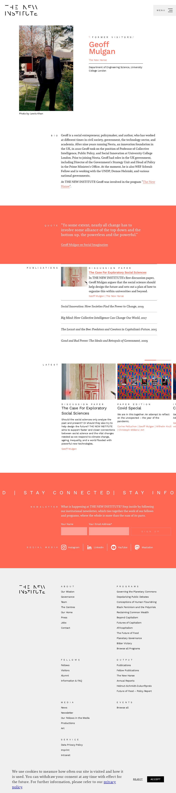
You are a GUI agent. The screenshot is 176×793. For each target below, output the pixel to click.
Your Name (67, 524)
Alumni (65, 675)
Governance (67, 596)
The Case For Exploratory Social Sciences (117, 272)
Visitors (65, 670)
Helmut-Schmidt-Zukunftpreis (134, 685)
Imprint (65, 750)
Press (64, 617)
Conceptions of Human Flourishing (136, 602)
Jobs (63, 622)
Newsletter (67, 712)
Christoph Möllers (129, 429)
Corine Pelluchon (127, 426)
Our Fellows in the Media (75, 718)
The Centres (68, 607)
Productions (68, 723)
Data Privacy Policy (72, 744)
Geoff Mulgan (97, 296)
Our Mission (67, 591)
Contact (65, 627)
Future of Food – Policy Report (134, 691)
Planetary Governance (129, 638)
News (64, 707)
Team (64, 602)
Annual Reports (125, 680)
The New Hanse (98, 60)
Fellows (65, 665)
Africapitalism (125, 627)
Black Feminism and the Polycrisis (136, 607)
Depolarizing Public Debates (132, 596)
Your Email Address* (100, 524)
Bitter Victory (124, 643)
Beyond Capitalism (127, 617)
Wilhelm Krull (163, 426)
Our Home (67, 612)
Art (142, 429)
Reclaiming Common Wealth (133, 612)
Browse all (122, 707)
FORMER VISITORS (113, 37)
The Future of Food (128, 633)
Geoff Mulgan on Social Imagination (84, 244)
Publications (124, 665)
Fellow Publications (128, 670)
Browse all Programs (128, 648)
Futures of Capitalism (129, 622)
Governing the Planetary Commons (136, 591)
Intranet (65, 755)
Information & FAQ (71, 680)
